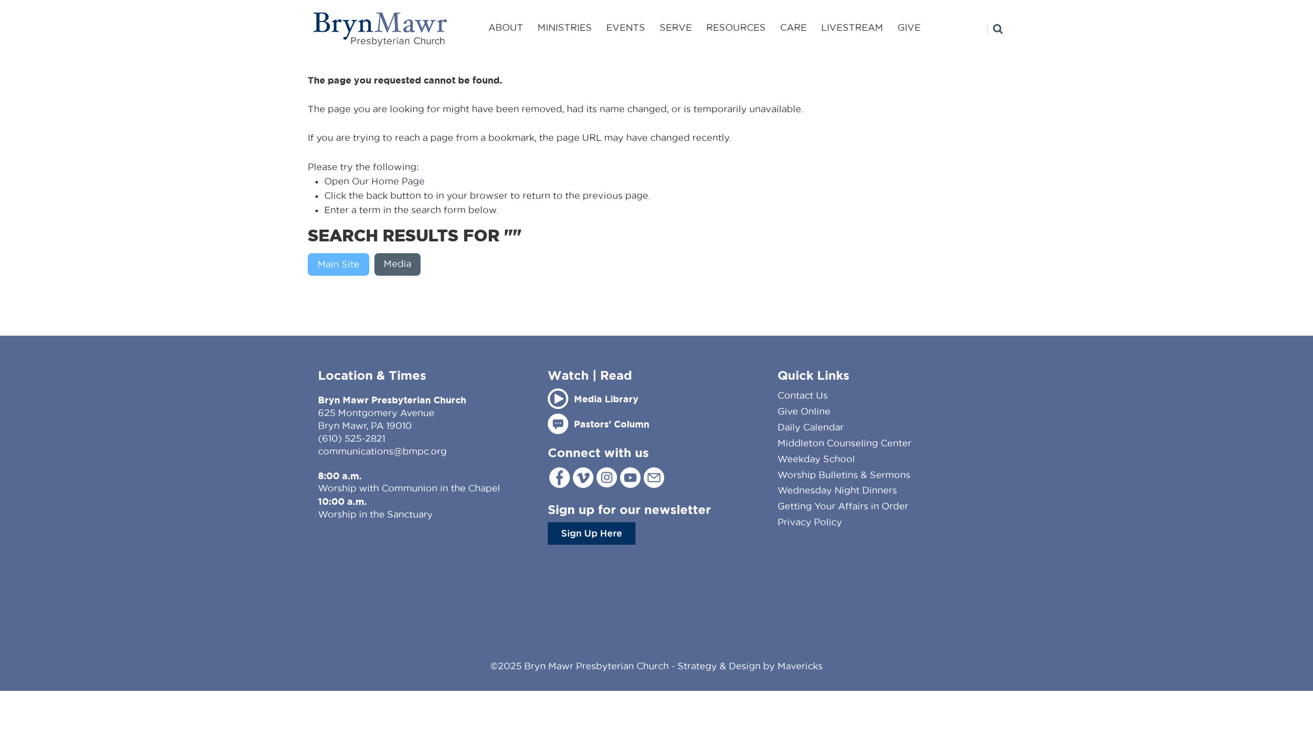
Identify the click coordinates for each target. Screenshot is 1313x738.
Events (625, 27)
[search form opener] (995, 29)
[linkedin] (654, 477)
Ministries (565, 27)
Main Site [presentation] (338, 264)
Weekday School (816, 459)
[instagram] (606, 477)
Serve (676, 27)
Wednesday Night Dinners (837, 490)
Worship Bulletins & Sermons (844, 475)
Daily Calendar (811, 427)
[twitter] (583, 477)
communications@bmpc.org (382, 451)
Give (909, 27)
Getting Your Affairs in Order (843, 506)
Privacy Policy (810, 522)
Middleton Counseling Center (844, 443)
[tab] (341, 264)
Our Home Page (388, 181)
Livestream (852, 27)
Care (793, 27)
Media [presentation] (397, 264)
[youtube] (630, 477)
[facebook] (559, 477)
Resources (736, 27)
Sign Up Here (591, 533)
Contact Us (803, 395)
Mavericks (800, 666)
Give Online (804, 411)
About (505, 27)
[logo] (380, 29)
